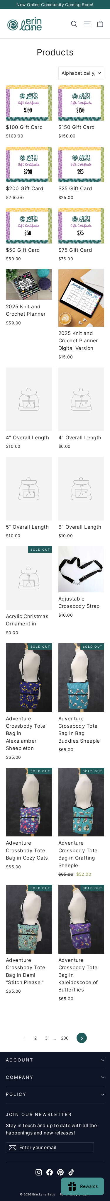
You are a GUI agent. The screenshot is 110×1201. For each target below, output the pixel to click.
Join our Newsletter (39, 1114)
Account (19, 1060)
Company (20, 1077)
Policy (16, 1094)
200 (65, 1037)
